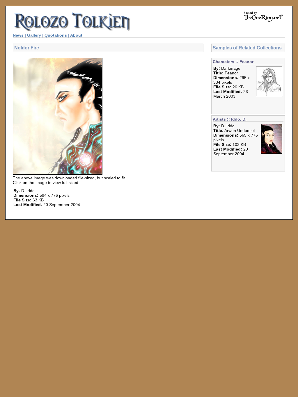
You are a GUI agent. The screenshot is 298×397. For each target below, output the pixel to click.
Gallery (34, 35)
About (76, 35)
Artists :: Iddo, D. (229, 119)
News (18, 35)
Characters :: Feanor (233, 61)
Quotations (56, 35)
